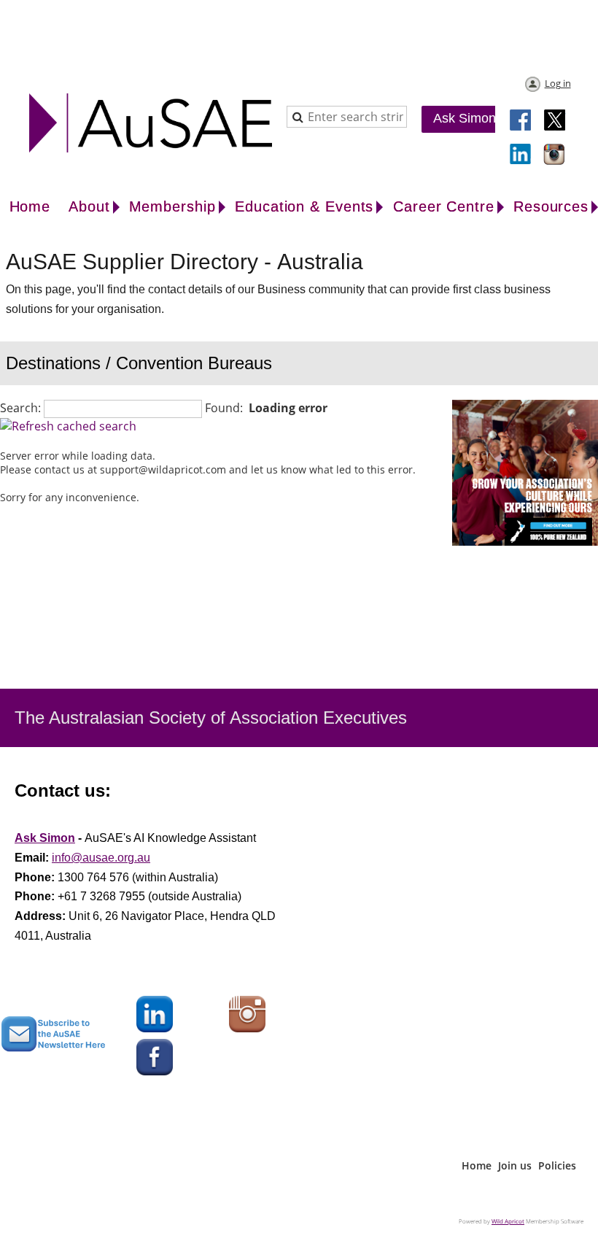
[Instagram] (555, 155)
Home (477, 1165)
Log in (558, 83)
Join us (515, 1165)
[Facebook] (521, 121)
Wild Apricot (508, 1221)
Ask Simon (464, 118)
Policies (557, 1165)
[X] (555, 121)
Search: (20, 408)
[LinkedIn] (521, 155)
